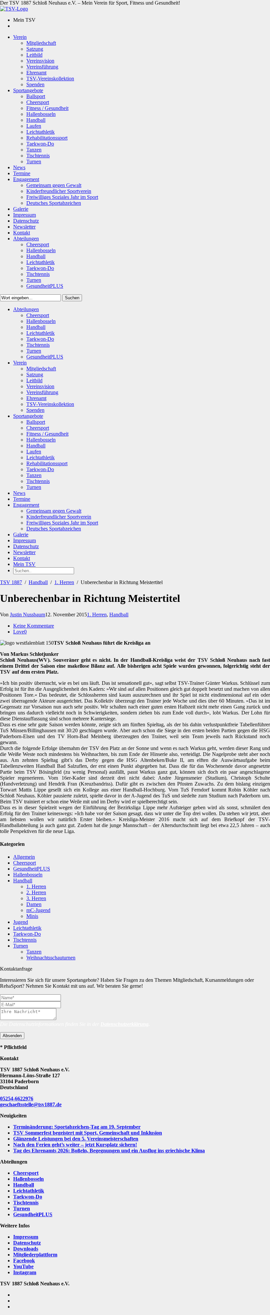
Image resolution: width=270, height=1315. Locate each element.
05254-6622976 (16, 1098)
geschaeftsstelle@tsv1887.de (31, 1104)
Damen (33, 904)
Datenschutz (27, 1243)
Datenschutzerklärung (124, 1024)
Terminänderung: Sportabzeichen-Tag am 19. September (77, 1127)
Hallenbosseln (27, 874)
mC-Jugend (38, 910)
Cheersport (24, 863)
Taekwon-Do (27, 934)
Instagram (24, 1272)
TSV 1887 (11, 582)
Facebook (24, 1260)
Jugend (20, 922)
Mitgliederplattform (35, 1254)
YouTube (23, 1266)
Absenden (12, 1035)
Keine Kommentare (33, 626)
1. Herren (64, 582)
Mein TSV (24, 564)
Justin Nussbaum (27, 614)
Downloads (25, 1248)
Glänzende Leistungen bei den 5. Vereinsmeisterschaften (75, 1138)
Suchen (72, 297)
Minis (32, 916)
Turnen (20, 946)
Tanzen (33, 951)
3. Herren (36, 898)
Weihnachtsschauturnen (50, 957)
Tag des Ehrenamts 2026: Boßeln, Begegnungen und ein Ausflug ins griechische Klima (109, 1150)
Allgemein (24, 857)
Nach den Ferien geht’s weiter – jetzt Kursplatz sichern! (75, 1144)
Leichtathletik (27, 928)
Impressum (25, 1237)
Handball (38, 582)
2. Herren (36, 892)
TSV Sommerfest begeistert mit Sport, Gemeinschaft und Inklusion (87, 1133)
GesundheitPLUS (31, 869)
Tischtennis (25, 940)
